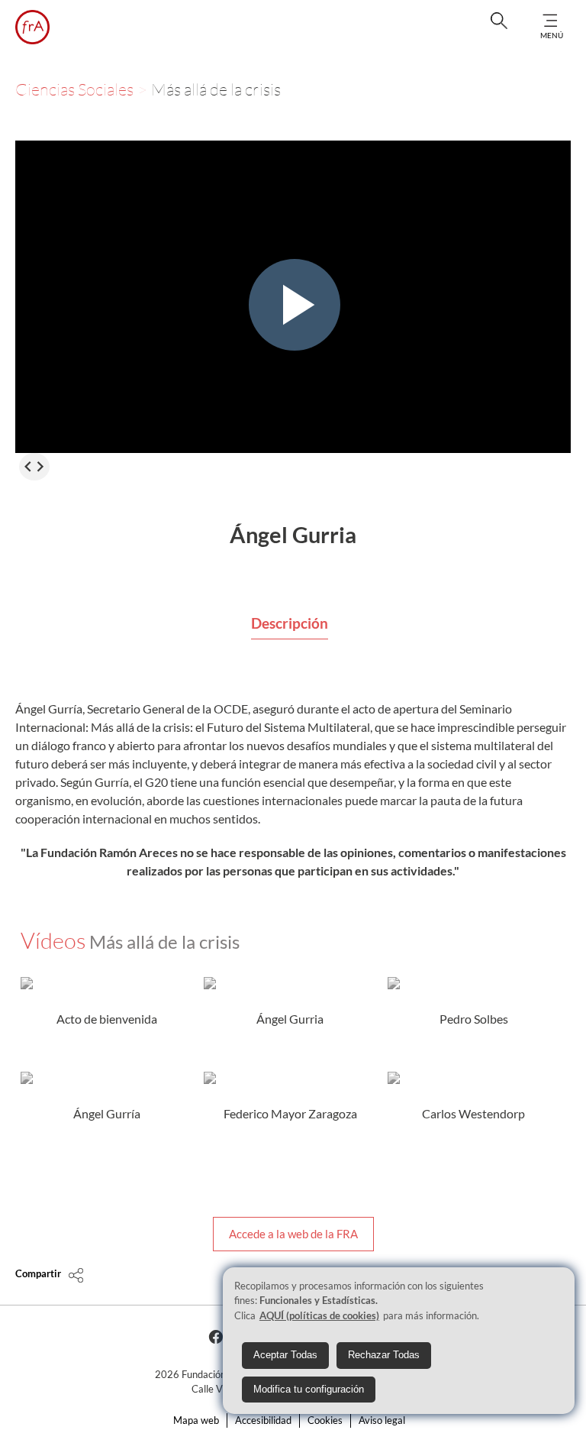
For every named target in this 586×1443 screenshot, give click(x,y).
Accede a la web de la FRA (293, 1234)
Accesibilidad (263, 1420)
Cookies (325, 1420)
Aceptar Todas (285, 1354)
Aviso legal (382, 1420)
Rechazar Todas (384, 1354)
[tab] (289, 624)
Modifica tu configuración (308, 1389)
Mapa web (196, 1420)
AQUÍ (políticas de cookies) (319, 1315)
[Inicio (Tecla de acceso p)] (32, 27)
